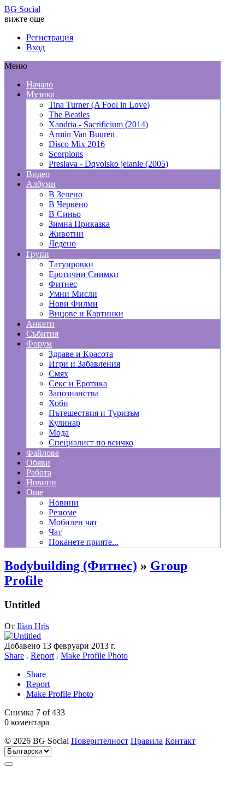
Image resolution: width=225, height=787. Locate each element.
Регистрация (49, 37)
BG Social (22, 9)
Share (14, 655)
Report (42, 655)
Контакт (180, 740)
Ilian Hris (33, 626)
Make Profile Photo (94, 655)
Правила (147, 740)
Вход (35, 47)
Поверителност (99, 740)
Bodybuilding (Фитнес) (70, 566)
